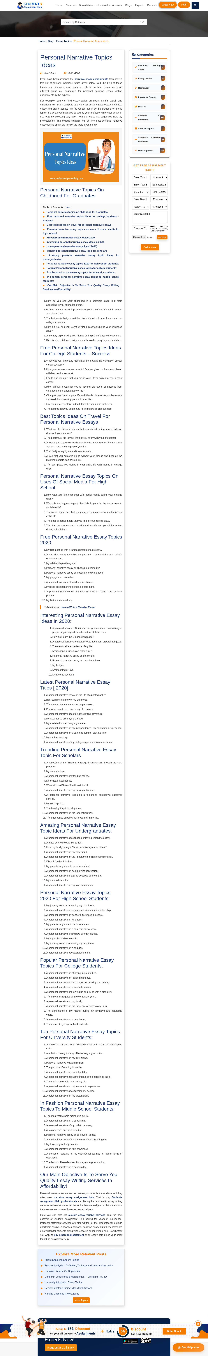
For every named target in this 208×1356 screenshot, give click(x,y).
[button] (195, 5)
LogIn (184, 4)
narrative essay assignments (91, 79)
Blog (49, 41)
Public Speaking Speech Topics (62, 1260)
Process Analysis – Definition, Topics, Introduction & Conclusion (79, 1265)
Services (70, 5)
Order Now (168, 4)
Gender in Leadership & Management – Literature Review (76, 1277)
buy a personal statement (69, 1235)
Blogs (128, 5)
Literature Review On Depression (63, 1271)
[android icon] (130, 1341)
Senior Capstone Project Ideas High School (68, 1288)
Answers (117, 5)
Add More (162, 237)
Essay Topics (60, 41)
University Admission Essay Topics (63, 1282)
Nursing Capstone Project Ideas (62, 1294)
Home (59, 5)
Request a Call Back (60, 1347)
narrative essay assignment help (74, 1197)
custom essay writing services (87, 1215)
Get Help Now (190, 1347)
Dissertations (86, 5)
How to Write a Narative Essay (78, 607)
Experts (139, 5)
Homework (103, 5)
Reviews (152, 5)
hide (68, 207)
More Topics (81, 1300)
